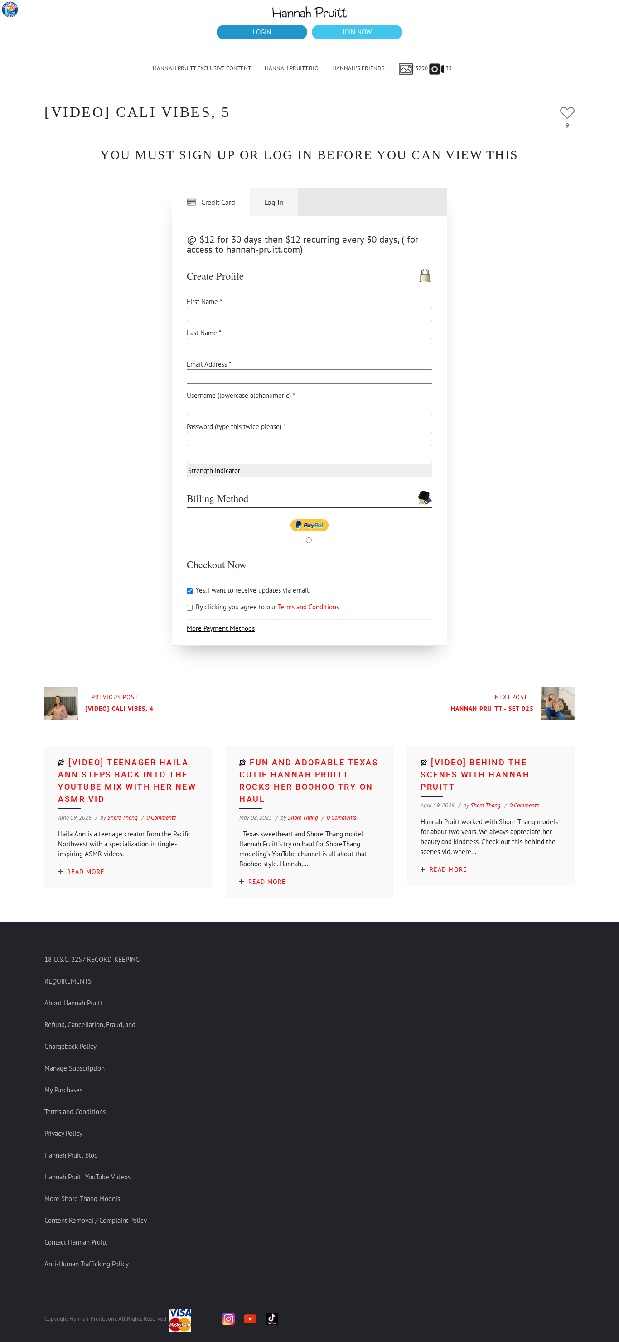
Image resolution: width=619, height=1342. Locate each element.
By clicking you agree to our (266, 607)
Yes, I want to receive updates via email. (252, 590)
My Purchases (63, 1090)
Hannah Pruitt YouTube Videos (87, 1177)
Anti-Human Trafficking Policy (86, 1264)
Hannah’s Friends (358, 68)
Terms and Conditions (308, 607)
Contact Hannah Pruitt (75, 1242)
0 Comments (161, 817)
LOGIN (262, 32)
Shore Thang (122, 817)
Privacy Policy (63, 1133)
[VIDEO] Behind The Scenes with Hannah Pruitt (475, 775)
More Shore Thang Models (82, 1198)
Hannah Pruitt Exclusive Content (202, 68)
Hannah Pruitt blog (71, 1155)
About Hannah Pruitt (73, 1003)
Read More (86, 872)
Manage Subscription (74, 1068)
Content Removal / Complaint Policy (95, 1220)
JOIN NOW (357, 32)
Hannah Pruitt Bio (292, 68)
